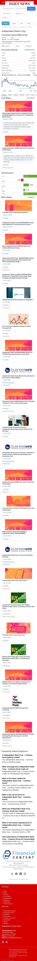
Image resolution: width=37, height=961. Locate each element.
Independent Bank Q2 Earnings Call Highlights (18, 300)
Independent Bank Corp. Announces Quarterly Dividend (17, 556)
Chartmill (6, 229)
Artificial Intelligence (10, 167)
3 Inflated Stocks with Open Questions (15, 212)
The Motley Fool (7, 613)
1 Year (27, 94)
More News (30, 98)
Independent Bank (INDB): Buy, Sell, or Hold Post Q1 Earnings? (18, 483)
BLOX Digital (13, 956)
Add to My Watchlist (7, 43)
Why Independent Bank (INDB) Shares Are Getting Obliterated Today (16, 247)
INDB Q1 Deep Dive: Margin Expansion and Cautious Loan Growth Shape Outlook (16, 683)
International (22, 27)
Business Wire (7, 385)
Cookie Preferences (13, 953)
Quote (7, 46)
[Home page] (19, 3)
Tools (28, 23)
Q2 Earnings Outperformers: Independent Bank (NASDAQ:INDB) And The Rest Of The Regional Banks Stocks (17, 115)
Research (28, 46)
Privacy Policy (28, 867)
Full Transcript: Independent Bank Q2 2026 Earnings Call (16, 327)
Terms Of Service (18, 869)
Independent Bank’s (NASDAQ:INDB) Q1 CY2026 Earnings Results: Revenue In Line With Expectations (18, 736)
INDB (24, 34)
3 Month (22, 94)
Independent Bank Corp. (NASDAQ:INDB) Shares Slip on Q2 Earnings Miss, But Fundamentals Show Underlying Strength (18, 260)
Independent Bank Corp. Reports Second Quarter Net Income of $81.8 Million (18, 377)
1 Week (10, 94)
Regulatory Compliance (10, 616)
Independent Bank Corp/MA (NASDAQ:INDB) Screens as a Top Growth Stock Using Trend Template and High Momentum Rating (16, 276)
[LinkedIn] (20, 874)
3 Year (32, 94)
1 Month (16, 94)
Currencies (15, 27)
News (10, 27)
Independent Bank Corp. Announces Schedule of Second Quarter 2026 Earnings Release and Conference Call (18, 454)
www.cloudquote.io (18, 863)
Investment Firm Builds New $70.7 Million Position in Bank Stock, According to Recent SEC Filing (18, 606)
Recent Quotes (6, 13)
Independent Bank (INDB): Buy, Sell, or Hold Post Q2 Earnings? (18, 149)
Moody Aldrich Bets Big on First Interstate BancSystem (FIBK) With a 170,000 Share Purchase (16, 658)
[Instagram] (25, 874)
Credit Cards (8, 745)
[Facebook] (16, 874)
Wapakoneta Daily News (20, 949)
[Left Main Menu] (3, 2)
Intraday (4, 94)
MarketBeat (6, 305)
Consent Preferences (7, 960)
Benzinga (6, 333)
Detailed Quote (29, 50)
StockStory (6, 131)
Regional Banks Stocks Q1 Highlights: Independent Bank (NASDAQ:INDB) (14, 532)
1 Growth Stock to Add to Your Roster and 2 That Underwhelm (18, 509)
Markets (6, 23)
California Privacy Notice (22, 952)
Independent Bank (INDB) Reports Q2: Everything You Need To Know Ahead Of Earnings (18, 402)
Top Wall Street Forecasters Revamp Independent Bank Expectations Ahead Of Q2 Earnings (17, 429)
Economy (8, 588)
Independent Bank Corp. (10, 382)
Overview (5, 27)
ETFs (21, 23)
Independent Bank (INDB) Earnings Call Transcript (15, 709)
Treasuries (29, 27)
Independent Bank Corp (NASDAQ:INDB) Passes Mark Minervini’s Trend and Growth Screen (18, 223)
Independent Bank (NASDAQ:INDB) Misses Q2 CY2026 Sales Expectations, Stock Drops (17, 353)
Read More (31, 197)
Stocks (14, 23)
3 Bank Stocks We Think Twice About (14, 580)
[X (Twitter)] (12, 874)
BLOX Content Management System (21, 955)
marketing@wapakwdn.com (14, 938)
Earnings (7, 269)
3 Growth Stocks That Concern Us (13, 635)
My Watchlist (19, 13)
